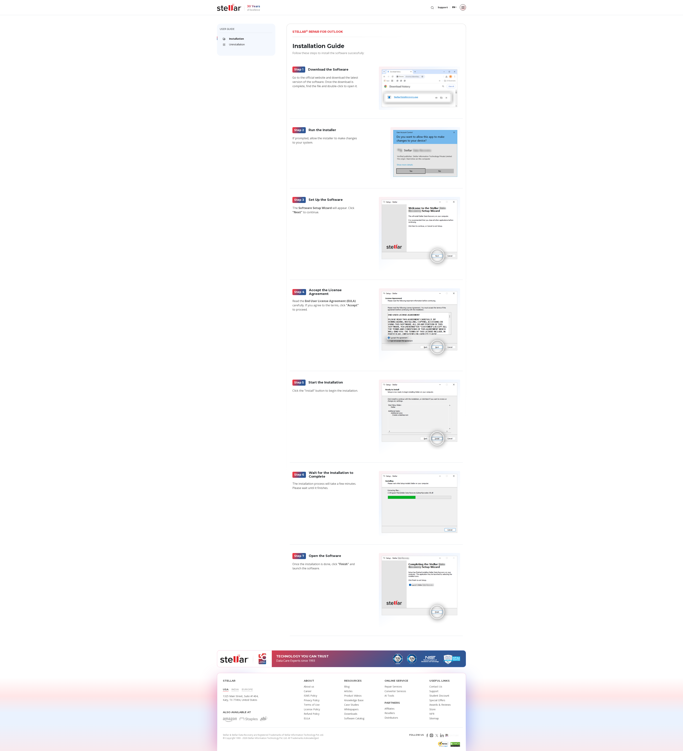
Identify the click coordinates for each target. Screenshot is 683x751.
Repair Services (393, 686)
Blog (347, 686)
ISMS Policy (310, 695)
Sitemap (434, 718)
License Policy (312, 709)
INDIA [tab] (235, 689)
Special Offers (437, 700)
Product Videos (353, 695)
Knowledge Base (354, 700)
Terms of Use (312, 704)
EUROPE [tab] (247, 689)
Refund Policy (311, 713)
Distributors (391, 717)
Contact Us (435, 686)
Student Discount (439, 695)
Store (432, 709)
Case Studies (351, 704)
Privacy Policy (311, 700)
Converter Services (395, 691)
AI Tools (389, 695)
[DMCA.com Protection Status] (454, 745)
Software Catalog (354, 718)
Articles (348, 691)
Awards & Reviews (440, 704)
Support (443, 7)
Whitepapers (351, 709)
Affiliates (390, 708)
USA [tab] (226, 689)
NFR (431, 713)
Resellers (390, 713)
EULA (307, 718)
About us (309, 686)
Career (307, 691)
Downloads (350, 713)
